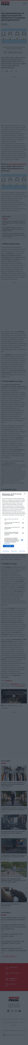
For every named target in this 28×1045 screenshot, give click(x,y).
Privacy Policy (22, 551)
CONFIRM (8, 546)
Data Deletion (6, 551)
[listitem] (14, 519)
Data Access (14, 551)
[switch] (22, 523)
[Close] (25, 494)
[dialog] (14, 522)
